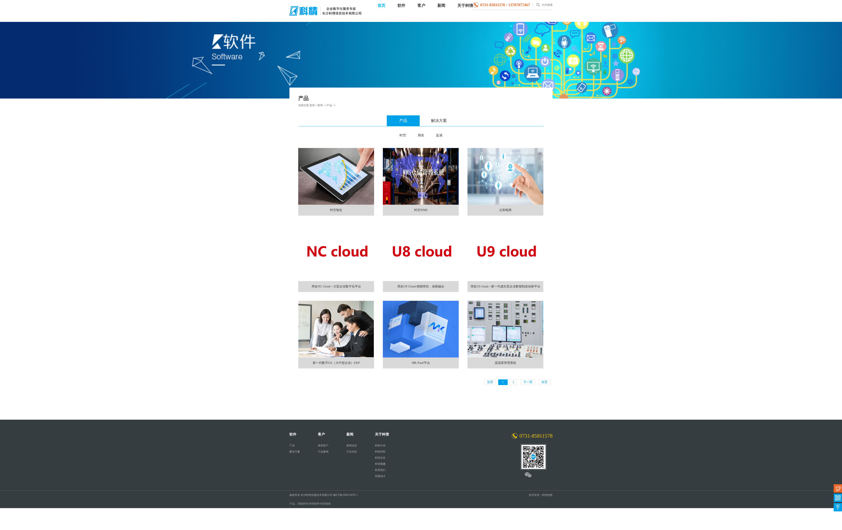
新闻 (441, 5)
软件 (401, 5)
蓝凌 (439, 135)
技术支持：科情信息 (541, 495)
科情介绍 (380, 445)
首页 (381, 5)
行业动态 (351, 451)
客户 (421, 5)
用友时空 (303, 503)
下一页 (527, 382)
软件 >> (322, 105)
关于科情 (465, 5)
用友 (421, 135)
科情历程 (380, 451)
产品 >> (331, 105)
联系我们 (380, 470)
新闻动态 (351, 445)
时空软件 (314, 503)
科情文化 (380, 457)
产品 (403, 120)
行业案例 (323, 451)
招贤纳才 (380, 476)
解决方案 (439, 120)
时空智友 (325, 503)
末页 (544, 382)
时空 (403, 135)
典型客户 (323, 445)
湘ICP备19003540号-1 (345, 495)
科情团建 (380, 463)
